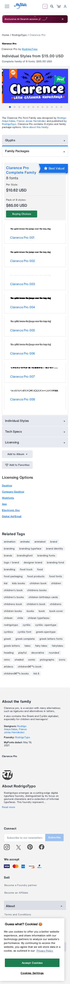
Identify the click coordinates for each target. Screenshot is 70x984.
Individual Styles (17, 420)
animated (40, 541)
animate (25, 541)
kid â (36, 673)
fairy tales (41, 645)
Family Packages (17, 151)
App (4, 504)
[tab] (10, 107)
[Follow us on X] (20, 847)
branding (9, 548)
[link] (59, 6)
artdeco (8, 666)
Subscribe (54, 837)
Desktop (7, 485)
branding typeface (30, 548)
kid (5, 583)
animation (10, 541)
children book (38, 583)
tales (27, 645)
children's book (36, 604)
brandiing (9, 569)
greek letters (12, 645)
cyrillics (8, 632)
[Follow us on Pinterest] (31, 847)
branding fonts (46, 555)
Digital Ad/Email (11, 516)
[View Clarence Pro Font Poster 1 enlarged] (35, 86)
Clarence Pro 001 (22, 237)
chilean (8, 618)
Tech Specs (13, 431)
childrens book (13, 604)
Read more (8, 807)
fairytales (57, 645)
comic (31, 659)
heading (9, 652)
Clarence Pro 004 (22, 307)
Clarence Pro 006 (22, 353)
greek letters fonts (51, 638)
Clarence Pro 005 (22, 330)
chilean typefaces (38, 618)
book (42, 611)
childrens (55, 604)
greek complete (25, 638)
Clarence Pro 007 (22, 376)
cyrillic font (24, 632)
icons (62, 659)
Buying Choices (21, 214)
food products (36, 576)
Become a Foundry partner (20, 885)
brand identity (54, 548)
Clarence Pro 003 (22, 284)
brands (8, 555)
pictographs (47, 659)
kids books (18, 583)
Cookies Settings (32, 973)
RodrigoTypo (19, 35)
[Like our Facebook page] (43, 847)
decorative (37, 652)
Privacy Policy (45, 951)
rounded (54, 652)
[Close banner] (62, 19)
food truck (26, 569)
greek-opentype (46, 632)
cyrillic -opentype (45, 625)
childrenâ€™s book (29, 666)
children (56, 583)
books (30, 611)
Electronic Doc (11, 510)
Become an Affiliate (16, 893)
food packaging (13, 576)
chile (20, 618)
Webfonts (8, 498)
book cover (56, 611)
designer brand (33, 562)
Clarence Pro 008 (22, 399)
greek (7, 638)
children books (13, 611)
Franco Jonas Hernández (31, 121)
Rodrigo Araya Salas (15, 727)
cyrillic (27, 625)
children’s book (13, 590)
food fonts (55, 576)
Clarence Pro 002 (22, 261)
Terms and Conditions (17, 914)
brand (53, 541)
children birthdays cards (43, 597)
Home (5, 35)
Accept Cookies (32, 963)
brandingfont (25, 555)
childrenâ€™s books (16, 673)
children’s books (14, 597)
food (40, 569)
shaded (19, 659)
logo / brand (11, 562)
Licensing (12, 442)
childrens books (37, 590)
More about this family (35, 127)
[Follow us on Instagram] (8, 847)
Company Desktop (13, 492)
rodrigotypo (11, 625)
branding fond (55, 562)
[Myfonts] (20, 8)
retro (7, 659)
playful (22, 652)
